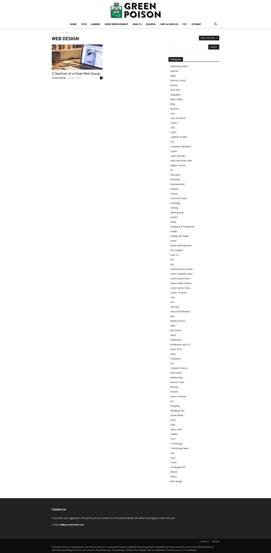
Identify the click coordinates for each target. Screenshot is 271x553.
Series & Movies (178, 396)
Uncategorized (177, 467)
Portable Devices (179, 368)
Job (172, 264)
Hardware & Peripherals (182, 226)
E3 (171, 170)
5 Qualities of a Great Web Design (76, 73)
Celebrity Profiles (178, 136)
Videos (173, 476)
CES (172, 141)
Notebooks (176, 339)
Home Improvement (116, 24)
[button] (215, 24)
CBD (172, 127)
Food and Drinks (178, 198)
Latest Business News (181, 269)
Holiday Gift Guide (179, 236)
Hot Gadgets (176, 250)
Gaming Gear (177, 212)
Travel (173, 462)
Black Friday (176, 99)
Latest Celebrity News (181, 273)
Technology (176, 443)
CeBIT (173, 132)
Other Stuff (175, 349)
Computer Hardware (180, 146)
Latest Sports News (180, 287)
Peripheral (175, 358)
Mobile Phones (178, 320)
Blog (172, 103)
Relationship (176, 377)
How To (174, 254)
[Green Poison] (135, 10)
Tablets (174, 434)
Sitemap (196, 24)
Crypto (173, 151)
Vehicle (173, 471)
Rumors (174, 391)
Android (174, 70)
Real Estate (176, 372)
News (173, 335)
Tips (172, 452)
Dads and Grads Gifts (181, 160)
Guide (173, 221)
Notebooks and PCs (180, 344)
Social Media (176, 415)
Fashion (150, 24)
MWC (173, 325)
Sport (173, 419)
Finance (174, 193)
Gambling (175, 203)
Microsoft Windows (180, 311)
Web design (176, 481)
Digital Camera (177, 165)
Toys (172, 457)
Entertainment (177, 184)
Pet (185, 24)
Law (172, 297)
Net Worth (175, 330)
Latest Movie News (180, 278)
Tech (84, 24)
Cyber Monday (177, 155)
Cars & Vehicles (169, 24)
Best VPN (175, 89)
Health (137, 24)
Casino (173, 122)
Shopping (175, 405)
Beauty (174, 85)
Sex (172, 401)
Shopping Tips (177, 410)
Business (174, 108)
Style (172, 424)
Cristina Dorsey (59, 78)
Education (175, 174)
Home (73, 24)
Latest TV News (178, 292)
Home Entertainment (181, 245)
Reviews (174, 386)
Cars (172, 113)
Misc (172, 316)
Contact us (204, 541)
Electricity (175, 179)
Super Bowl (176, 429)
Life (172, 302)
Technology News (179, 448)
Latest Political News (181, 283)
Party (173, 353)
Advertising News (179, 66)
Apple (173, 75)
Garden (174, 217)
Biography (175, 94)
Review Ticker (177, 382)
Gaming (95, 24)
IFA (172, 259)
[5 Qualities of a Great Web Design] (77, 57)
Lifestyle (174, 306)
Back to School (178, 80)
